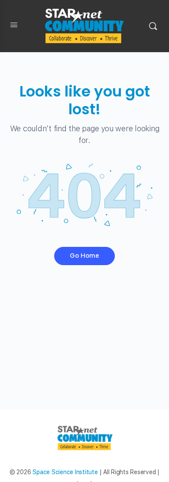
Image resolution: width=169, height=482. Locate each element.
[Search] (153, 26)
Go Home (84, 255)
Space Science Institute (65, 472)
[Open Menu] (14, 26)
